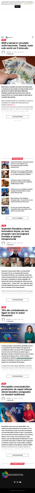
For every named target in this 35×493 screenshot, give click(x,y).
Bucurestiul (10, 53)
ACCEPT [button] (17, 6)
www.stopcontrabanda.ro (24, 358)
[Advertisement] (17, 17)
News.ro (12, 105)
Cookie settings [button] (28, 4)
